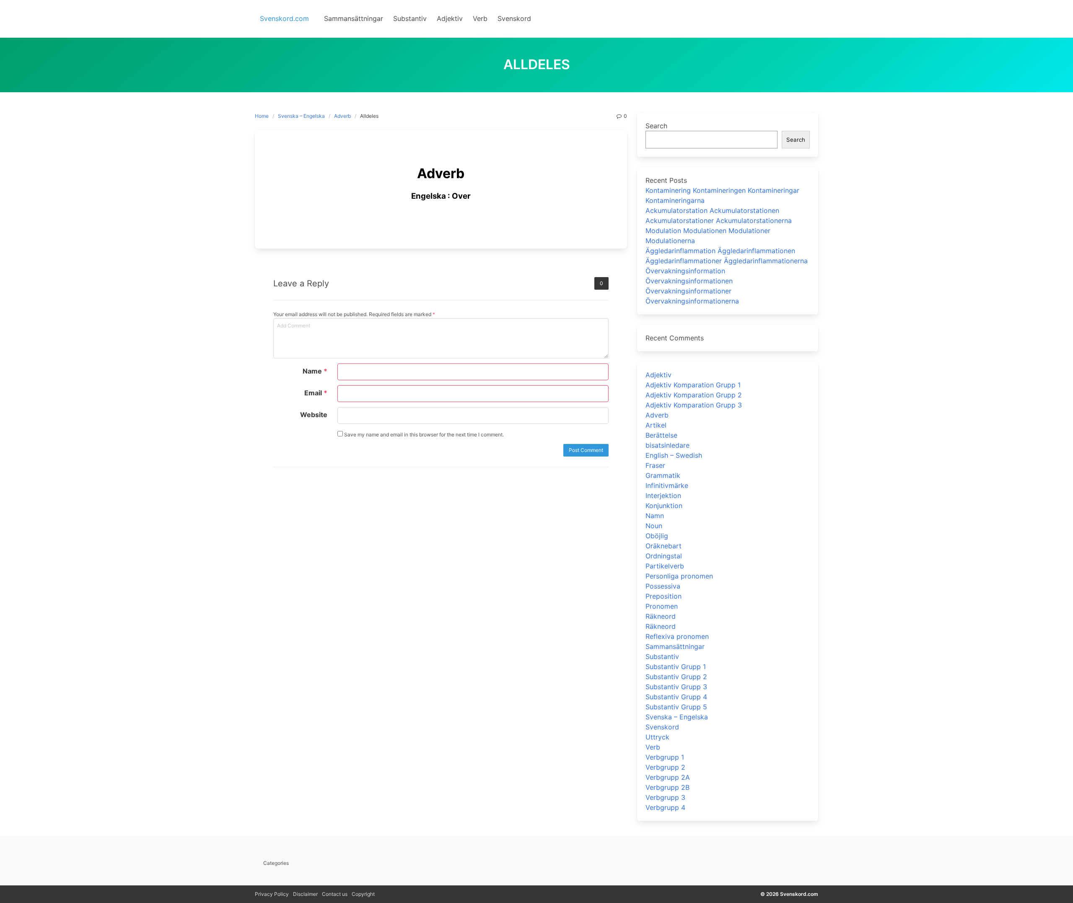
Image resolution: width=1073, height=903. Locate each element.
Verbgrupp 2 (665, 767)
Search (656, 126)
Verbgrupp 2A (667, 777)
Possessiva (662, 586)
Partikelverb (664, 566)
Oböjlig (656, 536)
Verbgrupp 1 (664, 757)
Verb (652, 747)
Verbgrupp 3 (665, 797)
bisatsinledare (667, 445)
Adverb (342, 116)
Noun (653, 526)
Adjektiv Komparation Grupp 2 (693, 395)
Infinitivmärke (666, 485)
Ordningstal (663, 556)
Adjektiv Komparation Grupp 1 (693, 385)
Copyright (363, 894)
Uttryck (657, 737)
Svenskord (662, 727)
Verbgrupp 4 (665, 807)
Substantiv (662, 656)
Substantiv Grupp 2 (676, 676)
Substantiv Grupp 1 (675, 666)
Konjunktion (663, 505)
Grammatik (662, 475)
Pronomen (661, 606)
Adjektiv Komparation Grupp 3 (693, 405)
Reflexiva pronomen (677, 636)
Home (262, 116)
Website (313, 414)
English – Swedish (673, 455)
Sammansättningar (675, 646)
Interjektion (663, 495)
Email (315, 393)
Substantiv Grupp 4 (676, 697)
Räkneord (660, 616)
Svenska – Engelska (301, 116)
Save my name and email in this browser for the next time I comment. (423, 434)
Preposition (663, 596)
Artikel (655, 425)
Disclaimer (305, 894)
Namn (654, 515)
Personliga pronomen (679, 576)
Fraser (655, 465)
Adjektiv (658, 375)
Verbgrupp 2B (667, 787)
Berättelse (661, 435)
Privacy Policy (272, 894)
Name (315, 371)
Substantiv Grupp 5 (676, 707)
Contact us (334, 894)
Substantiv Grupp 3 (676, 686)
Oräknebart (663, 546)
